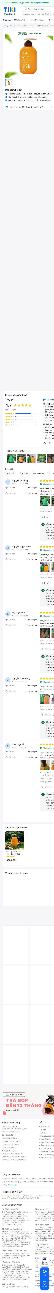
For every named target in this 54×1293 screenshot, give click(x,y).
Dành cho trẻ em (13, 1242)
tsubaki (36, 1198)
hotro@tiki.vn (21, 1157)
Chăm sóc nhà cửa (16, 1246)
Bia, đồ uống (10, 1240)
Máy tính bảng (12, 1258)
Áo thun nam (39, 1228)
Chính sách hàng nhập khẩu (12, 1154)
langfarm (13, 1198)
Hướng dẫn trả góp (9, 1150)
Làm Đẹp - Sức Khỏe (11, 1262)
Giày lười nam (40, 1261)
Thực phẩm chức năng (14, 1267)
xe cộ (37, 14)
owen (42, 1196)
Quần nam (49, 1228)
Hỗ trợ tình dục (20, 1277)
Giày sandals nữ (48, 1249)
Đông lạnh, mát (18, 1236)
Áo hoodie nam (45, 1232)
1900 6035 (12, 1185)
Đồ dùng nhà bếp (8, 1287)
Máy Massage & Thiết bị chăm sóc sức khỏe (17, 1270)
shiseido (5, 1198)
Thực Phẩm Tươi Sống (12, 1229)
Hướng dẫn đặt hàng (9, 1138)
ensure (48, 1196)
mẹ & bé (45, 14)
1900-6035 (12, 1127)
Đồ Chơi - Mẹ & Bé (10, 1209)
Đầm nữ (43, 1212)
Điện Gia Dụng (8, 1284)
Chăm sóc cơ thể (13, 1269)
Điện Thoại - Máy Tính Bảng (15, 1251)
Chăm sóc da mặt (8, 1265)
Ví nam (37, 1284)
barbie (36, 1196)
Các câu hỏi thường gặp (11, 1132)
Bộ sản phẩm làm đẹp (16, 1278)
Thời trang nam (42, 1225)
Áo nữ (37, 1212)
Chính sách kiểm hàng (10, 1144)
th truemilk (28, 1196)
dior (10, 1196)
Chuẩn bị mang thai (14, 1224)
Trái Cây (5, 1232)
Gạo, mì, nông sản (14, 1238)
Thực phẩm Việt (22, 1234)
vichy (26, 1198)
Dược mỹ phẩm (23, 1279)
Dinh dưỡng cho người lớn (15, 1220)
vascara (5, 1196)
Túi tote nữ (49, 1276)
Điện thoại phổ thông (14, 1256)
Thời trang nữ (41, 1209)
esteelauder (18, 1196)
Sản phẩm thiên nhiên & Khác (15, 1272)
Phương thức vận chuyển (11, 1141)
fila (30, 1198)
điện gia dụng (28, 14)
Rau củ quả (10, 1234)
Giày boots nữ (43, 1251)
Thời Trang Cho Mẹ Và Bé (11, 1212)
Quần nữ (51, 1212)
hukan (20, 1198)
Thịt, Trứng (14, 1232)
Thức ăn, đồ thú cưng (14, 1244)
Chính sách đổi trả (8, 1147)
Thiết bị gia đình (22, 1287)
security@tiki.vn (21, 1160)
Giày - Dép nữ (41, 1244)
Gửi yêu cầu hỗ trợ (8, 1135)
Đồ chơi (25, 1212)
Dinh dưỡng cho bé (13, 1218)
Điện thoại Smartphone (10, 1254)
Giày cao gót (40, 1247)
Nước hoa (10, 1277)
